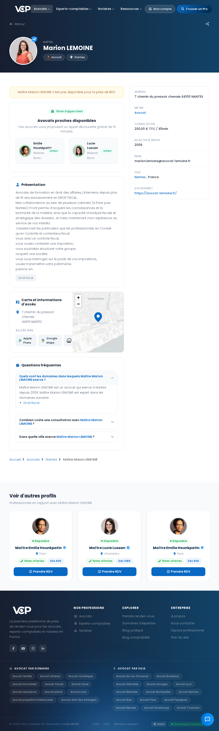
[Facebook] (13, 648)
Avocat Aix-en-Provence (132, 676)
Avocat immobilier (25, 684)
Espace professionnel (187, 630)
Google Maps (51, 340)
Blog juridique (132, 630)
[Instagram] (33, 648)
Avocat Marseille (127, 692)
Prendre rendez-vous (138, 616)
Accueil (15, 459)
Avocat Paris (148, 700)
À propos (178, 616)
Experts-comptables (72, 9)
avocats (33, 459)
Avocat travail (54, 684)
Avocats (40, 9)
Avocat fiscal (80, 684)
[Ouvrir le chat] (207, 719)
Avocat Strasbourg (156, 708)
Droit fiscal (25, 278)
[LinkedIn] (43, 648)
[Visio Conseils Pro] (23, 9)
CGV (106, 724)
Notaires (104, 9)
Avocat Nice (124, 700)
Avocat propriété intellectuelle (33, 700)
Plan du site (180, 637)
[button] (98, 317)
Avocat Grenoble (127, 684)
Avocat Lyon (184, 684)
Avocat (140, 113)
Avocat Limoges (157, 684)
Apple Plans (27, 340)
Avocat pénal (53, 692)
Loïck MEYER (71, 724)
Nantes (51, 459)
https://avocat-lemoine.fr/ (156, 193)
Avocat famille (22, 676)
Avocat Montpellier (158, 692)
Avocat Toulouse (188, 708)
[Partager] (207, 24)
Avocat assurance (25, 692)
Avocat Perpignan (176, 700)
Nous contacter (183, 623)
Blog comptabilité (136, 637)
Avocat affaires (50, 676)
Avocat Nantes (188, 692)
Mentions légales (126, 724)
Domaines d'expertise (138, 623)
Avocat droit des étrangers (79, 700)
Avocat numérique (80, 676)
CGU (96, 724)
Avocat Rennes (126, 708)
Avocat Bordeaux (168, 676)
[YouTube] (23, 648)
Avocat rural (78, 692)
